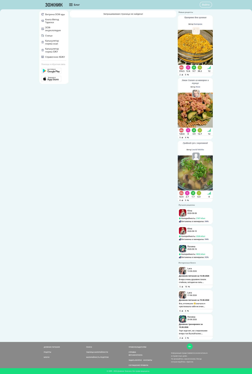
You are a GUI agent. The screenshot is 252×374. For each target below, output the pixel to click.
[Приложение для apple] (53, 79)
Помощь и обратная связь (53, 64)
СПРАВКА (132, 352)
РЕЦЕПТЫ (47, 352)
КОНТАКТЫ (147, 360)
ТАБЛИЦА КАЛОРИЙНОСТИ (97, 352)
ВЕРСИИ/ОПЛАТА (135, 355)
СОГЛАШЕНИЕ (134, 365)
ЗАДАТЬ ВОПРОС (135, 360)
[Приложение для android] (53, 71)
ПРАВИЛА (144, 365)
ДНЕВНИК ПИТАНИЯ (52, 347)
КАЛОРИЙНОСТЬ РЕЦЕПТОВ (97, 357)
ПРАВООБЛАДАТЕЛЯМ (137, 347)
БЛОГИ (46, 357)
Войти (206, 4)
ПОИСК (89, 347)
